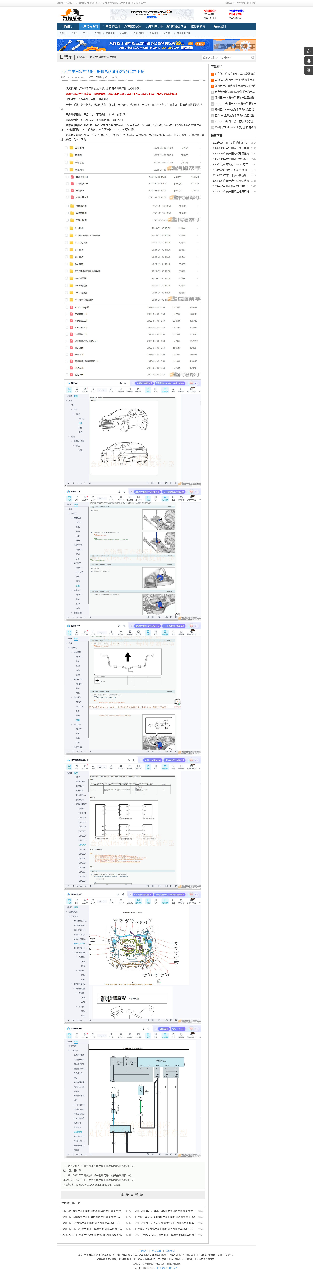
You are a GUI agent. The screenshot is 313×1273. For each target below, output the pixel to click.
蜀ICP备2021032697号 (166, 1268)
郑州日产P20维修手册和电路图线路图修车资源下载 (91, 1223)
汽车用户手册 (210, 18)
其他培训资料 (183, 33)
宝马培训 (167, 33)
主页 (90, 57)
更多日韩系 (133, 1194)
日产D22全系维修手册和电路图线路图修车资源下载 (164, 1229)
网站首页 (68, 26)
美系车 (74, 33)
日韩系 (97, 33)
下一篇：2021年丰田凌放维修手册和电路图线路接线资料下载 (97, 1175)
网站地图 (230, 3)
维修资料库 (198, 26)
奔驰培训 (153, 33)
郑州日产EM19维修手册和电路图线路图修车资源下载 (92, 1229)
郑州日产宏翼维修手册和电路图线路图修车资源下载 (91, 1217)
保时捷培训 (138, 33)
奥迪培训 (110, 33)
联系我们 (251, 3)
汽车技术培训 (235, 18)
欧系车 (63, 33)
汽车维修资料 (210, 11)
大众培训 (124, 33)
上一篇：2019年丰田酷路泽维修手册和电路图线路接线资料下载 (98, 1166)
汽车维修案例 (235, 14)
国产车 (86, 33)
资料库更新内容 (176, 26)
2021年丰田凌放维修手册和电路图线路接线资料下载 (105, 1180)
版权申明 (170, 1251)
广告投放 (240, 3)
